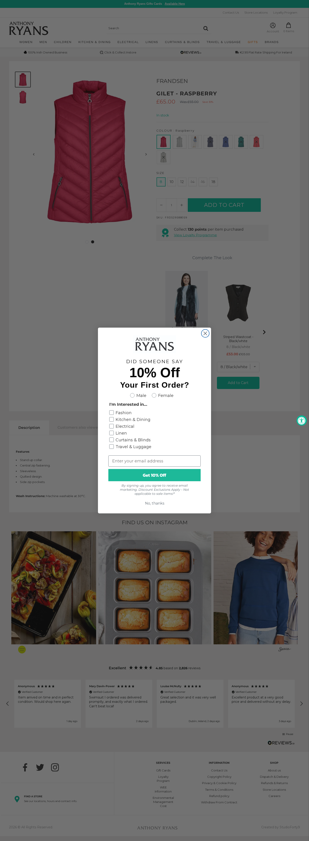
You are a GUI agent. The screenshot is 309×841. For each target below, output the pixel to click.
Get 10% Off (154, 475)
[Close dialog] (205, 333)
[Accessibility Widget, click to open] (302, 421)
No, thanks (154, 503)
